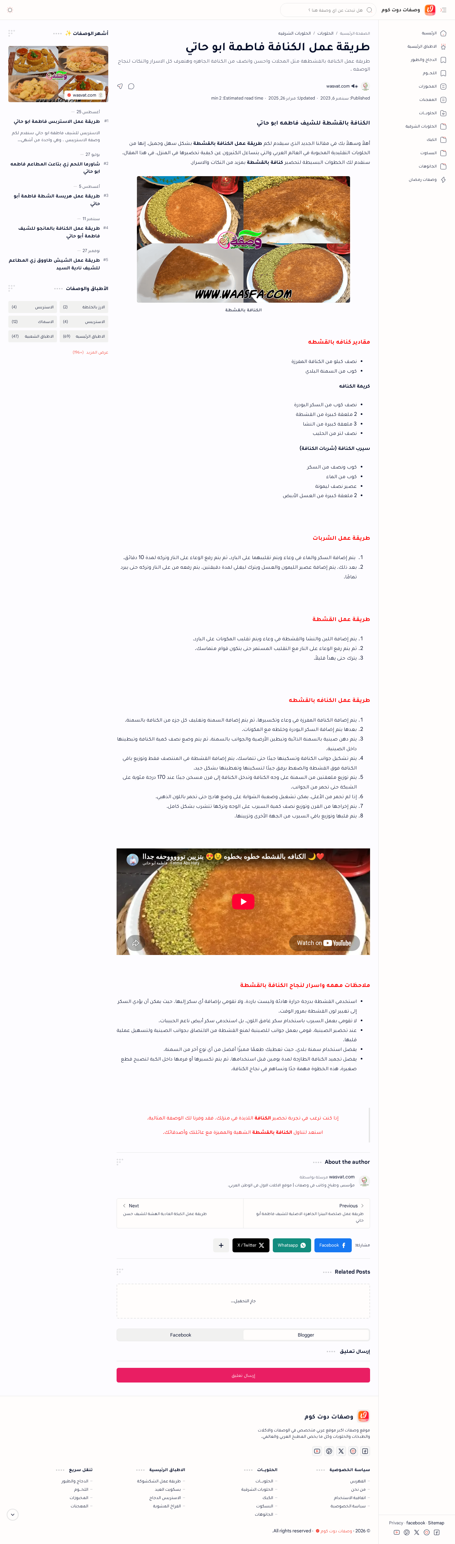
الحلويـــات (264, 1481)
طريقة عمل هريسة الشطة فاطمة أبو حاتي (57, 199)
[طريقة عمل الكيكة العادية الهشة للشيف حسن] (180, 1213)
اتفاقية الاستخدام (350, 1497)
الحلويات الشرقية (257, 1489)
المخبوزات (79, 1497)
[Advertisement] (58, 469)
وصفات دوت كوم (400, 9)
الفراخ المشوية (167, 1506)
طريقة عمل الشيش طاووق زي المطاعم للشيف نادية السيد (54, 264)
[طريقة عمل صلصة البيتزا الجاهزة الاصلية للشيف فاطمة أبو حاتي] (306, 1213)
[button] (443, 10)
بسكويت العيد (168, 1489)
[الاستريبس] (84, 322)
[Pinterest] (329, 1451)
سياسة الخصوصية (348, 1506)
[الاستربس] (32, 307)
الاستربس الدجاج (165, 1497)
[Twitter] (341, 1451)
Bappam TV (20, 1531)
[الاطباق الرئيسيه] (84, 336)
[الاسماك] (32, 322)
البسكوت (264, 1506)
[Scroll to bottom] (13, 1515)
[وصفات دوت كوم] (430, 10)
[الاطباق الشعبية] (32, 336)
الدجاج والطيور (75, 1481)
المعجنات (79, 1506)
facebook (415, 1523)
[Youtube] (317, 1451)
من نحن (358, 1489)
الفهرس (358, 1481)
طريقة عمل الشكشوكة (159, 1481)
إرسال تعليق (243, 1375)
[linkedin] (353, 1451)
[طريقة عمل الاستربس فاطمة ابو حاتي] (58, 74)
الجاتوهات (264, 1514)
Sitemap (435, 1523)
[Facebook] (365, 1451)
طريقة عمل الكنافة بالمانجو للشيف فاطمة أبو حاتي (59, 232)
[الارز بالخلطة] (84, 307)
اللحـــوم (81, 1489)
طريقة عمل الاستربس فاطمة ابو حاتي (57, 121)
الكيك (267, 1497)
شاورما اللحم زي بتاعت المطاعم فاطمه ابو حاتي (55, 167)
